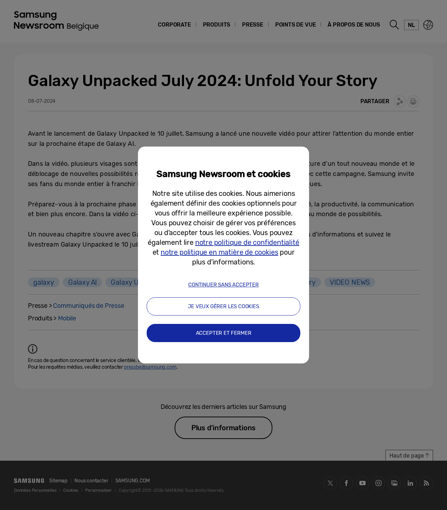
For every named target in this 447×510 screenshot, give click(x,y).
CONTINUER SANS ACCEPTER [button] (223, 285)
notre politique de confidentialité (247, 242)
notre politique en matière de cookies (219, 252)
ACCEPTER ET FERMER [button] (223, 333)
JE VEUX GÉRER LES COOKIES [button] (223, 306)
